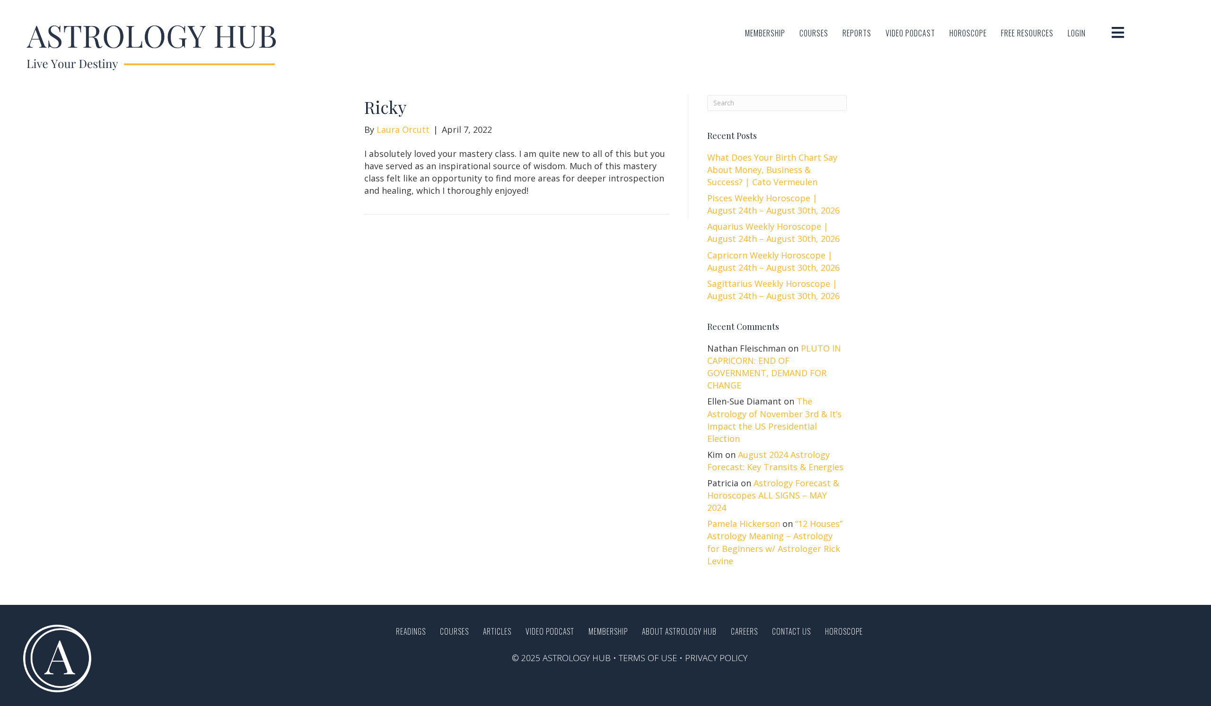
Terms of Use (648, 657)
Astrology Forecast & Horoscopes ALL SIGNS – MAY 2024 (773, 495)
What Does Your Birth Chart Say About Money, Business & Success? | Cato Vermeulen (772, 170)
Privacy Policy (716, 657)
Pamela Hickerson (743, 523)
